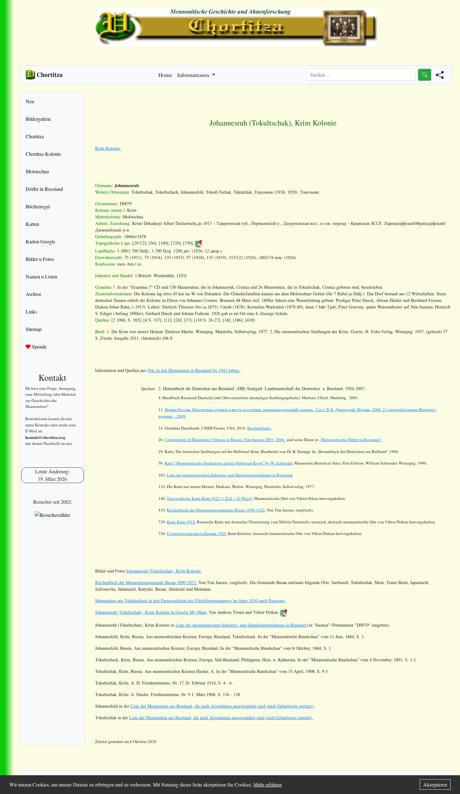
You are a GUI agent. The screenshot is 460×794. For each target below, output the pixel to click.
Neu (30, 101)
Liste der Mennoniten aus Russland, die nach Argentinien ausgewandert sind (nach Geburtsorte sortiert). (222, 706)
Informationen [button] (194, 75)
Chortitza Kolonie (43, 153)
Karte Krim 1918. (181, 522)
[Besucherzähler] (52, 515)
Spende (39, 346)
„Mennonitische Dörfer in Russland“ (350, 439)
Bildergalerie (38, 118)
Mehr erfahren (267, 784)
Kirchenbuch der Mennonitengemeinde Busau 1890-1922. (216, 510)
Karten (32, 224)
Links (31, 311)
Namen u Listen (41, 276)
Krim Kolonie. (108, 148)
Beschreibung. (259, 428)
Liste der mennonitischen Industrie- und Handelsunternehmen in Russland (229, 475)
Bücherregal (38, 206)
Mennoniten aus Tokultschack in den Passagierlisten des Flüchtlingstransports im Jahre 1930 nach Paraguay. (190, 600)
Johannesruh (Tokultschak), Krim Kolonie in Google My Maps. (151, 612)
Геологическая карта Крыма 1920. (197, 533)
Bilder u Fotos (40, 259)
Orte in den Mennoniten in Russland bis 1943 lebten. (193, 370)
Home (165, 75)
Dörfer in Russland (44, 189)
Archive (33, 294)
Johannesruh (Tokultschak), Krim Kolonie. (164, 571)
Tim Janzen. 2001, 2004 (225, 439)
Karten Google (40, 241)
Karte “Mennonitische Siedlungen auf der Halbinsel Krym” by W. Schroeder (229, 463)
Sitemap (34, 329)
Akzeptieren (435, 784)
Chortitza (35, 136)
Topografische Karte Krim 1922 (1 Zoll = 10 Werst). (210, 498)
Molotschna (37, 171)
